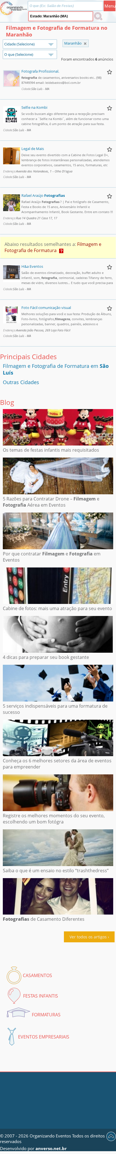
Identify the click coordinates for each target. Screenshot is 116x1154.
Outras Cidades (21, 382)
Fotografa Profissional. (40, 71)
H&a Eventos (32, 266)
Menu (109, 6)
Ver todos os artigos (88, 937)
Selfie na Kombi (34, 107)
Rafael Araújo (43, 195)
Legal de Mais (32, 148)
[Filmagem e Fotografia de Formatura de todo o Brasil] (85, 43)
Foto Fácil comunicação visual (46, 307)
